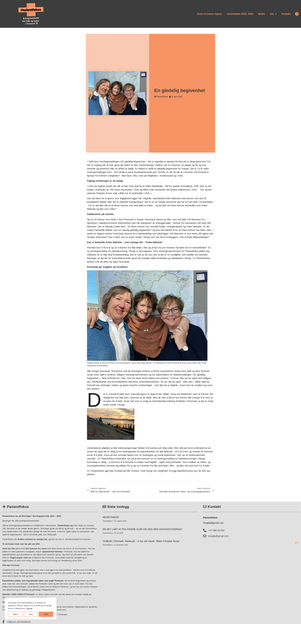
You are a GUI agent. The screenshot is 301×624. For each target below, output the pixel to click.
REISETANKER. (111, 517)
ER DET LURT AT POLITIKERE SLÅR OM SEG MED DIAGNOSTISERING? (142, 529)
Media (261, 14)
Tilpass (15, 614)
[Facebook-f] (297, 14)
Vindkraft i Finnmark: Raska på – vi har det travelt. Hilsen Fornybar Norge (141, 541)
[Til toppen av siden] (296, 542)
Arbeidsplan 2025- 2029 (240, 14)
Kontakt (286, 14)
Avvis (31, 614)
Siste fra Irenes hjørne (209, 14)
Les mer (29, 608)
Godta (46, 614)
